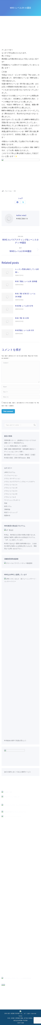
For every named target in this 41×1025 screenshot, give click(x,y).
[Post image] (7, 272)
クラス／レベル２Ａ (10, 491)
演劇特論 (7, 509)
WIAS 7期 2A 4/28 (22, 318)
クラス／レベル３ (10, 497)
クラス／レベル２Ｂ (10, 494)
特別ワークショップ (10, 512)
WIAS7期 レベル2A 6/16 (24, 306)
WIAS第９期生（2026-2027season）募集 (17, 458)
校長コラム (8, 506)
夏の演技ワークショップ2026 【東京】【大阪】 (20, 454)
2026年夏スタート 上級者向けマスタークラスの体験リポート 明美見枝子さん (20, 442)
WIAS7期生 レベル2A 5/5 (24, 330)
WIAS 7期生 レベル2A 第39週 (26, 281)
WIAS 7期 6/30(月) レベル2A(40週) (25, 295)
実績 (5, 503)
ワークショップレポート (12, 500)
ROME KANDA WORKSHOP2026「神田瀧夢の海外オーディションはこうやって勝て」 (20, 450)
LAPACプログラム (9, 472)
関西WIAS (7, 515)
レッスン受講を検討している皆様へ (27, 270)
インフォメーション (10, 475)
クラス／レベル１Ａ (10, 484)
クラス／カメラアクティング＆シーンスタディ (19, 481)
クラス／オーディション (12, 478)
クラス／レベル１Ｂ (10, 488)
